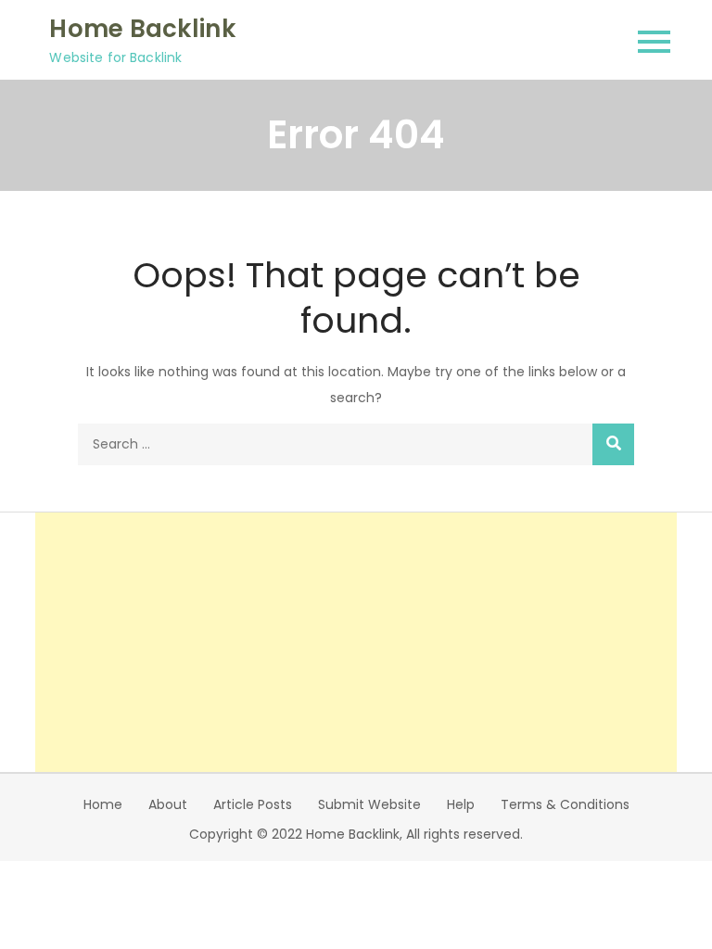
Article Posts (252, 804)
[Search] (613, 444)
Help (461, 804)
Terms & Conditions (565, 804)
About (167, 804)
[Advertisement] (356, 642)
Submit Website (369, 804)
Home (102, 804)
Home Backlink (142, 28)
